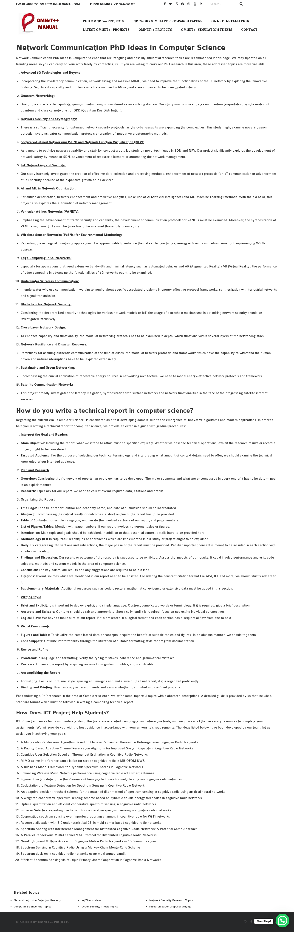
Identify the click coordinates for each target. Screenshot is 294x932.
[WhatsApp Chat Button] (282, 920)
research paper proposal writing (170, 906)
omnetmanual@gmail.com (60, 4)
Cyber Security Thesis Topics (100, 906)
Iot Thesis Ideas (91, 900)
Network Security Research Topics (171, 900)
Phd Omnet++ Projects (103, 21)
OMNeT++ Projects (155, 29)
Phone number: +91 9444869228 (112, 4)
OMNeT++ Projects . (54, 922)
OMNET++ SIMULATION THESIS (206, 29)
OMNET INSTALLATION (230, 21)
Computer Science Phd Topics (32, 906)
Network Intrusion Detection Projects (37, 900)
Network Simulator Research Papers (167, 21)
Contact (249, 29)
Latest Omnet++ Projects (106, 29)
